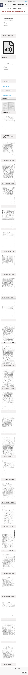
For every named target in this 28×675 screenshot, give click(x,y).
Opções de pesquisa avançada (14, 8)
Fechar (26, 1)
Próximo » (24, 672)
